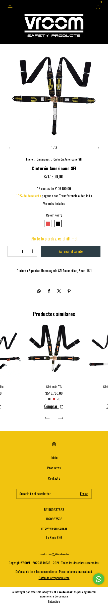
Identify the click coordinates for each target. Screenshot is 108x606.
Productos (54, 467)
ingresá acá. (85, 571)
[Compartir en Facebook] (49, 291)
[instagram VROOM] (54, 444)
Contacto (54, 478)
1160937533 (54, 518)
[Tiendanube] (54, 554)
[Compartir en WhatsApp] (39, 291)
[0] (97, 7)
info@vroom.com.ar (54, 528)
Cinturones (43, 159)
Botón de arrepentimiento (54, 578)
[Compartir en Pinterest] (69, 291)
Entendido (54, 601)
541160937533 (54, 509)
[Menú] (11, 7)
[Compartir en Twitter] (59, 291)
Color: (54, 215)
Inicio (29, 159)
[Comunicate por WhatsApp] (98, 579)
